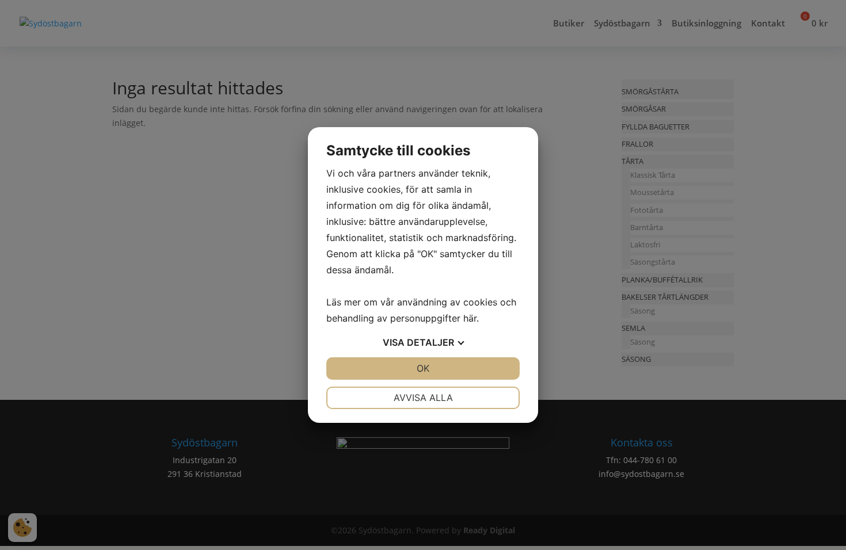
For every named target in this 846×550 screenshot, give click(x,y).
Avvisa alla (423, 397)
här (470, 318)
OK (423, 368)
